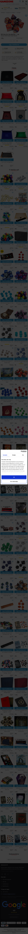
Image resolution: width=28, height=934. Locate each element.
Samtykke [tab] (5, 455)
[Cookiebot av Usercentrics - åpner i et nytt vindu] (21, 451)
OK (14, 477)
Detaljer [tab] (14, 455)
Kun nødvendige (14, 481)
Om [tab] (23, 455)
